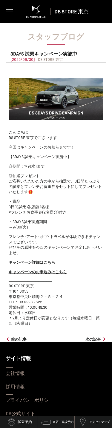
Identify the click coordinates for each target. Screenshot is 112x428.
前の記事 (19, 339)
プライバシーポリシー (29, 400)
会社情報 (15, 373)
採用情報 (15, 387)
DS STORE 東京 (71, 12)
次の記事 (93, 339)
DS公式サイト (20, 413)
